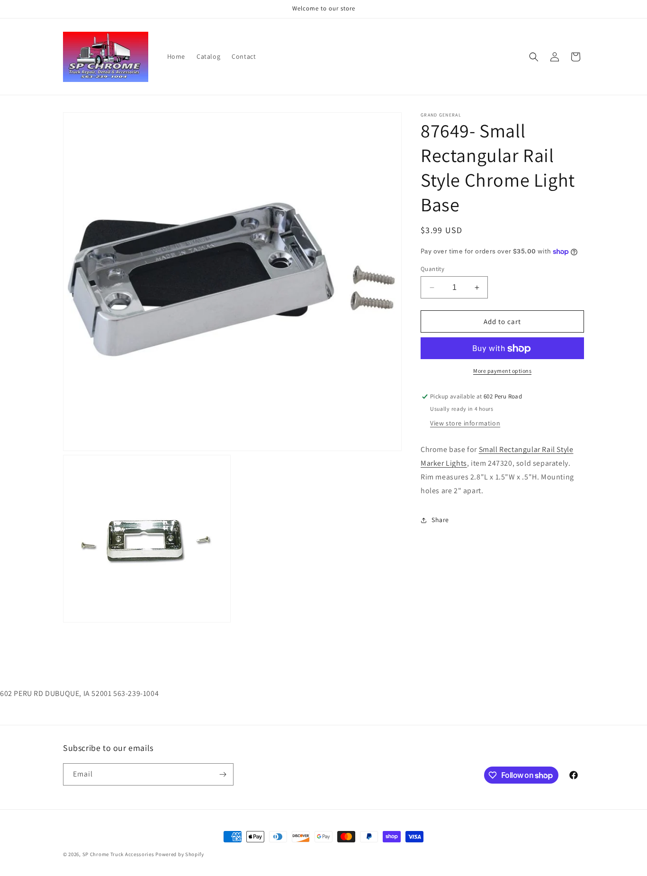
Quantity (432, 269)
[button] (533, 56)
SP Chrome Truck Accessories (119, 854)
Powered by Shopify (179, 854)
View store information (465, 423)
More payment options (502, 371)
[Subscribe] (222, 774)
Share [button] (440, 519)
